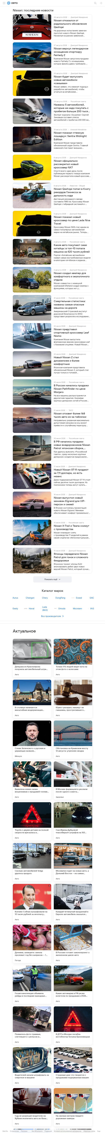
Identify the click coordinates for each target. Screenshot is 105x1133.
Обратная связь (89, 1131)
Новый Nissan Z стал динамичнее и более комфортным (66, 361)
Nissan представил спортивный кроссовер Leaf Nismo (71, 332)
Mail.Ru (5, 1131)
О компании (14, 1131)
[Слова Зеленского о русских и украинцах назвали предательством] (32, 740)
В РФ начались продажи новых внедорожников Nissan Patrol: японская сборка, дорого (72, 445)
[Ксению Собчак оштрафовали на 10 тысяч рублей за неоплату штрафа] (32, 903)
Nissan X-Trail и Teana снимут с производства (71, 528)
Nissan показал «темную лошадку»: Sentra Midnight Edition (70, 136)
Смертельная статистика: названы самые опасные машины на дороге (70, 304)
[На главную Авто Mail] (14, 3)
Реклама (24, 1131)
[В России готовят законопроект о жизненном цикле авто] (73, 944)
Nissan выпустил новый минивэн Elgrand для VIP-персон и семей (69, 501)
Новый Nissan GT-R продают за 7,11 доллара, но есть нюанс (71, 473)
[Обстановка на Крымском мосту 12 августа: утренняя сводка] (73, 740)
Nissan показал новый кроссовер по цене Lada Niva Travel (72, 220)
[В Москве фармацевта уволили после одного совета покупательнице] (73, 780)
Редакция (48, 1131)
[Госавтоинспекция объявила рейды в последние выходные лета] (32, 985)
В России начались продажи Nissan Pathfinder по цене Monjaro (71, 389)
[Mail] (8, 3)
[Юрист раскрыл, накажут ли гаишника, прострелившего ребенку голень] (73, 699)
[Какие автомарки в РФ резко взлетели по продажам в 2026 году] (73, 985)
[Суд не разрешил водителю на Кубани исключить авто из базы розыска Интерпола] (32, 1107)
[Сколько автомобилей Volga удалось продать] (32, 862)
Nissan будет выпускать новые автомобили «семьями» (68, 80)
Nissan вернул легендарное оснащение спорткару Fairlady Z (71, 52)
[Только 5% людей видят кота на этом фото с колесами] (73, 658)
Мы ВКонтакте (37, 1131)
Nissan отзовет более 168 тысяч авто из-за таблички (70, 415)
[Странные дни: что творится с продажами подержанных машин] (73, 1066)
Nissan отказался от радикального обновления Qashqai (70, 24)
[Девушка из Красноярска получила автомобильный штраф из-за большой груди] (32, 658)
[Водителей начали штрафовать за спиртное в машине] (32, 1066)
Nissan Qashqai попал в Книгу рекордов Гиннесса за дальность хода (72, 192)
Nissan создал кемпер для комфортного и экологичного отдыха (72, 276)
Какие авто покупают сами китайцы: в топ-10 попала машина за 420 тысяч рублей (72, 248)
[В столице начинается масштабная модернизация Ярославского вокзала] (32, 699)
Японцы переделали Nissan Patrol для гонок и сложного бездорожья (71, 557)
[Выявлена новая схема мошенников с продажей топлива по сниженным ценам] (32, 780)
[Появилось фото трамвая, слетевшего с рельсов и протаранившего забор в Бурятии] (32, 1025)
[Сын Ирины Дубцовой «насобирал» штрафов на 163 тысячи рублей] (73, 821)
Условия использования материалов (67, 1131)
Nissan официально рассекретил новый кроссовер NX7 (66, 164)
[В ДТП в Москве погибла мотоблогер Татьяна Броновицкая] (73, 1025)
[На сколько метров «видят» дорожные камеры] (73, 1107)
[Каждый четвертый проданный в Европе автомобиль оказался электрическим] (73, 903)
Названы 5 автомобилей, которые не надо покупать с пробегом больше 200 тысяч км (71, 108)
